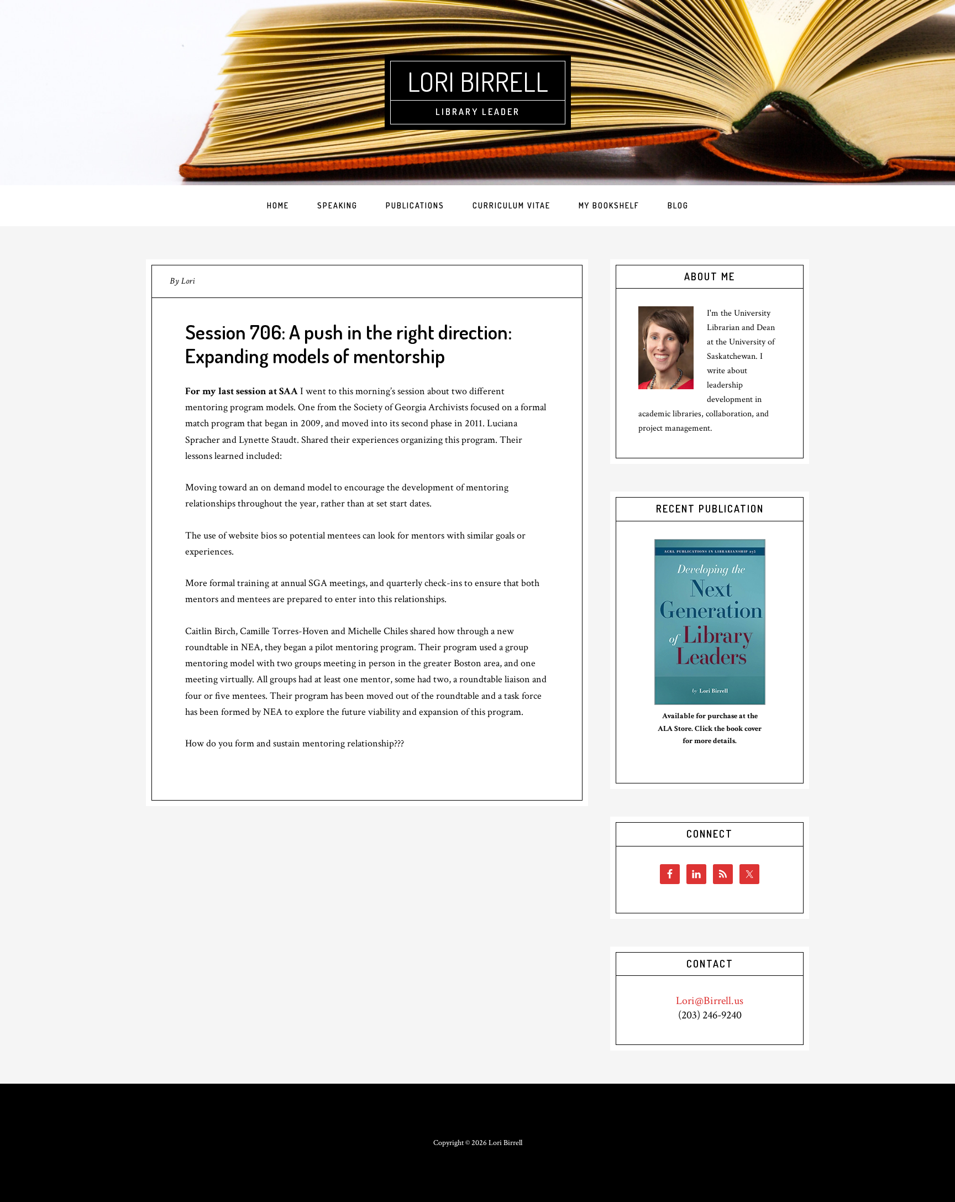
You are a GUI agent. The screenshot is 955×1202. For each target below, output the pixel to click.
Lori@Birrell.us (709, 1001)
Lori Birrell (477, 81)
